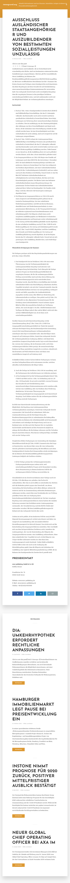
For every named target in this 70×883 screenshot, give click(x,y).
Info (36, 4)
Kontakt (42, 4)
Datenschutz (59, 4)
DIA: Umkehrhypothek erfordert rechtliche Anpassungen (33, 640)
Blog (31, 4)
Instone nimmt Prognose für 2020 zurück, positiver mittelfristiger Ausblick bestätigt (34, 776)
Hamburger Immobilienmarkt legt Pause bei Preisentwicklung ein (34, 709)
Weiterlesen (18, 749)
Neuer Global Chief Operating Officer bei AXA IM (33, 838)
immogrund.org (10, 5)
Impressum (51, 4)
